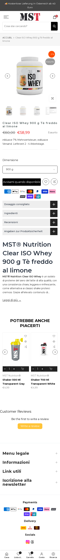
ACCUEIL (7, 37)
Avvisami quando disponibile (21, 182)
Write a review (30, 426)
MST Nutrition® (11, 375)
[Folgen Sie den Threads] (32, 542)
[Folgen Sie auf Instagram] (28, 542)
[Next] (52, 75)
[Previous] (7, 75)
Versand (7, 143)
